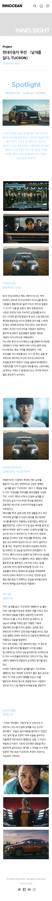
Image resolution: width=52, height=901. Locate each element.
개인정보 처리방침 (26, 883)
